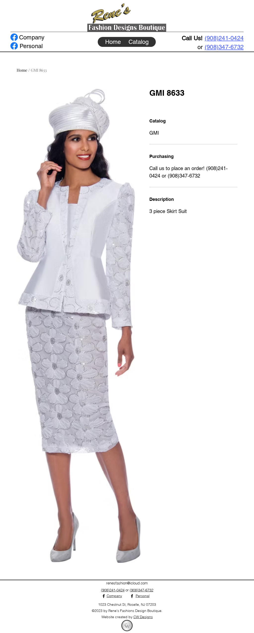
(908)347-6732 (224, 47)
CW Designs (143, 617)
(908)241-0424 (224, 38)
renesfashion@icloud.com (127, 583)
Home (22, 70)
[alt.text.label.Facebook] (14, 37)
